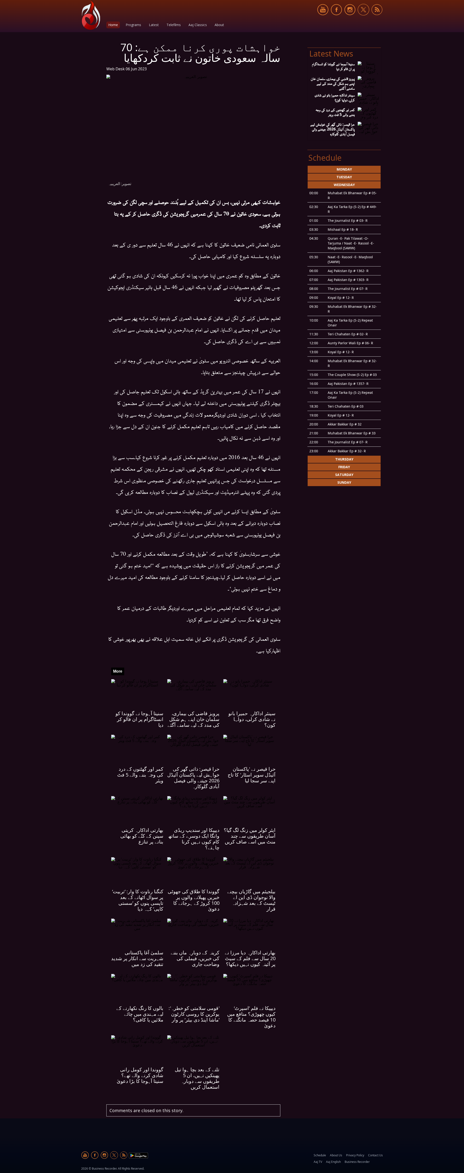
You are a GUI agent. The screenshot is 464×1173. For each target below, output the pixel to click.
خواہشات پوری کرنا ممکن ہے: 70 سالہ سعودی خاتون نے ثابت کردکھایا (200, 52)
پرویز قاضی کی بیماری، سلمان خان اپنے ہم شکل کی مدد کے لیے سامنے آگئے (193, 719)
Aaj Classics (197, 24)
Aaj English (333, 1162)
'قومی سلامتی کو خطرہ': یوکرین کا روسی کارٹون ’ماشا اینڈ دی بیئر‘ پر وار (194, 1014)
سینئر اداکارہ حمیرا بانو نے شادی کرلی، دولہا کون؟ (252, 719)
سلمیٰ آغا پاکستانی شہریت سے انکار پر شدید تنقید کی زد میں (137, 958)
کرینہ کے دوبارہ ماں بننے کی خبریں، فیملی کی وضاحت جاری (195, 958)
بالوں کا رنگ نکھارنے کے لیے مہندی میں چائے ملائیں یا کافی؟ (139, 1014)
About (219, 24)
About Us (336, 1155)
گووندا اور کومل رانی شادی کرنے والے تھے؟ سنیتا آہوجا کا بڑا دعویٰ (140, 1075)
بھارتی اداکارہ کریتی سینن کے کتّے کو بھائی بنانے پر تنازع (141, 836)
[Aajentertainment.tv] (91, 15)
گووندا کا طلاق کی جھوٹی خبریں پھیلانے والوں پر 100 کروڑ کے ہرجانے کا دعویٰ (193, 900)
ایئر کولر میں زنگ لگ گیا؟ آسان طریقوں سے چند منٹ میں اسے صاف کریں (250, 836)
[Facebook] (336, 18)
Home (113, 24)
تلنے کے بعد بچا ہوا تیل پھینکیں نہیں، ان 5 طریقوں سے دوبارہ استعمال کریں (197, 1078)
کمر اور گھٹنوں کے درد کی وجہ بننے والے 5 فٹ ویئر (140, 775)
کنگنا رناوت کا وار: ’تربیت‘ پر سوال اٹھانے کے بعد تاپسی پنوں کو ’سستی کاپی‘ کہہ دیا (137, 900)
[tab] (344, 169)
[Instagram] (350, 18)
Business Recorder (357, 1162)
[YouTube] (323, 18)
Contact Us (375, 1155)
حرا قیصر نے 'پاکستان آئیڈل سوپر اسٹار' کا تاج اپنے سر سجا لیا (252, 775)
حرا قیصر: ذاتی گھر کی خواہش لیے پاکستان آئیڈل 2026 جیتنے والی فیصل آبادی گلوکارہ (193, 778)
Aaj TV (318, 1162)
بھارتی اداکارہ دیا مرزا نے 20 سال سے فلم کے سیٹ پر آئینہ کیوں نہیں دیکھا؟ (250, 958)
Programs (133, 24)
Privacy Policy (355, 1155)
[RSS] (377, 18)
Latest (154, 24)
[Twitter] (363, 18)
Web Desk (115, 69)
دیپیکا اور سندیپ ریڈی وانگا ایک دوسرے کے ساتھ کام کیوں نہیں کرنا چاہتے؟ (193, 839)
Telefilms (174, 24)
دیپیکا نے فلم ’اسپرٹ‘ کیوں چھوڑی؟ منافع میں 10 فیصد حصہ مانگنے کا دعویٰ (251, 1017)
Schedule (320, 1155)
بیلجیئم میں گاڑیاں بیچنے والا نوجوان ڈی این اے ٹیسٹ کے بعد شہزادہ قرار (251, 900)
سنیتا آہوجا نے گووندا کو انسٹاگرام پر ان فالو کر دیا (139, 719)
